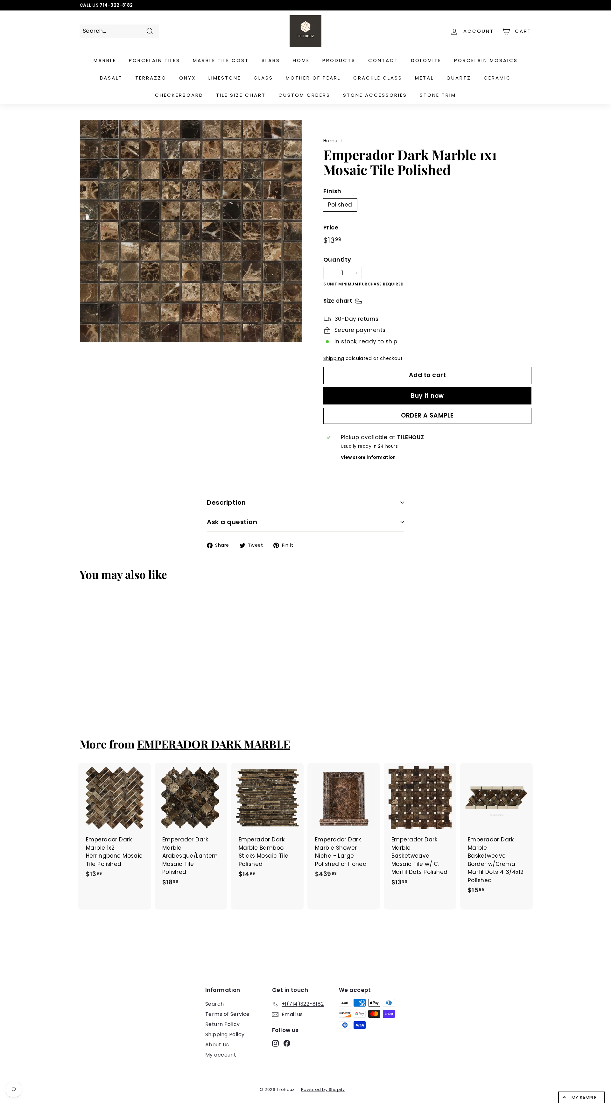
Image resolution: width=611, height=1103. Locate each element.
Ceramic (497, 77)
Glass (263, 77)
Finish (332, 191)
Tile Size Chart (241, 95)
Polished (340, 204)
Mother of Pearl (313, 77)
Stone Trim (438, 95)
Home (301, 60)
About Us (217, 1044)
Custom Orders (304, 95)
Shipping (333, 358)
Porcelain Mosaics (486, 60)
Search (214, 1004)
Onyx (187, 77)
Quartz (458, 77)
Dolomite (426, 60)
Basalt (111, 77)
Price (330, 227)
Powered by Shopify (323, 1089)
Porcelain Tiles (154, 60)
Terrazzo (150, 77)
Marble (105, 60)
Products (338, 60)
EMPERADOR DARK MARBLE (213, 743)
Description (226, 502)
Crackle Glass (377, 77)
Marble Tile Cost (221, 60)
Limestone (224, 77)
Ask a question (232, 521)
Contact (383, 60)
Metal (424, 77)
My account (220, 1054)
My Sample (584, 1097)
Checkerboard (179, 95)
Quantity (337, 260)
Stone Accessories (375, 95)
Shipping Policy (224, 1034)
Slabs (271, 60)
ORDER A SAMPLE (427, 415)
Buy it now (427, 395)
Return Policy (222, 1024)
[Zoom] (191, 231)
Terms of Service (227, 1014)
